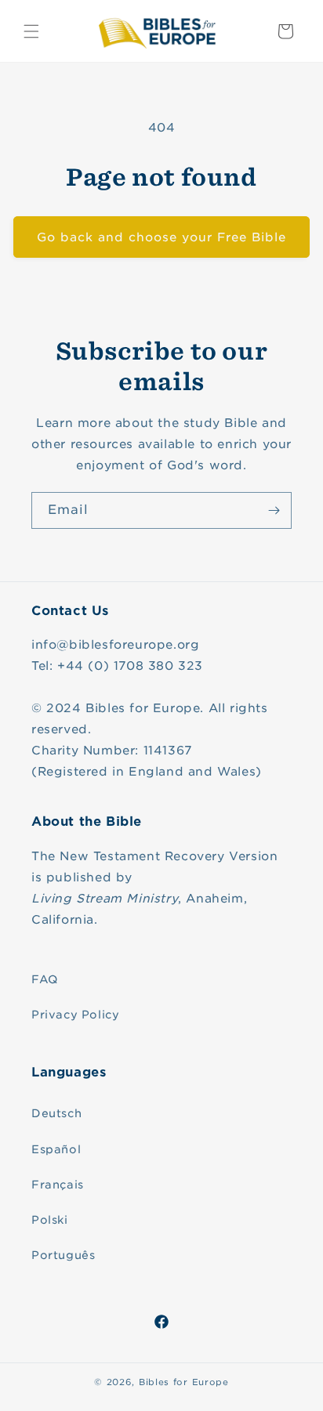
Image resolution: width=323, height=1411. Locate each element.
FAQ (44, 979)
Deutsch (56, 1113)
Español (56, 1149)
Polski (49, 1220)
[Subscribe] (273, 510)
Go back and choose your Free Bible (161, 237)
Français (57, 1184)
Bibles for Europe (184, 1382)
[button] (31, 31)
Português (63, 1255)
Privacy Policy (75, 1014)
